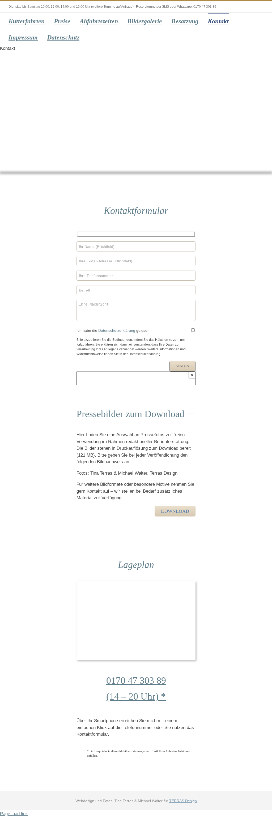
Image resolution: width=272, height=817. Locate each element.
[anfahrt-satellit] (135, 583)
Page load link (14, 813)
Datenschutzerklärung (116, 330)
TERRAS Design (183, 801)
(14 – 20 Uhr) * (136, 696)
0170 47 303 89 (136, 680)
